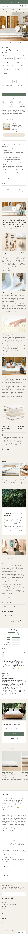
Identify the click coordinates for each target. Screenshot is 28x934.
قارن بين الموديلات (14, 738)
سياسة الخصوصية (18, 930)
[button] (7, 637)
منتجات (4, 875)
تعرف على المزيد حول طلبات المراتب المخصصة (12, 396)
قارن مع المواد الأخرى (6, 270)
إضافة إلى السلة (14, 134)
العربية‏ (22, 932)
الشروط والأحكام (11, 930)
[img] (5, 652)
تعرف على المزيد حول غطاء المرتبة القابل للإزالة (12, 354)
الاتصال (4, 866)
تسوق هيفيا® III (14, 733)
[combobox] (22, 932)
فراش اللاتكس (19, 42)
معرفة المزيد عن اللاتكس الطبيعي (9, 268)
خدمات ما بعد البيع (4, 930)
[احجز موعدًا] (4, 859)
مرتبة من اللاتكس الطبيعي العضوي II (12, 42)
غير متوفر (14, 94)
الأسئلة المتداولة (6, 870)
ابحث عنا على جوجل (6, 861)
